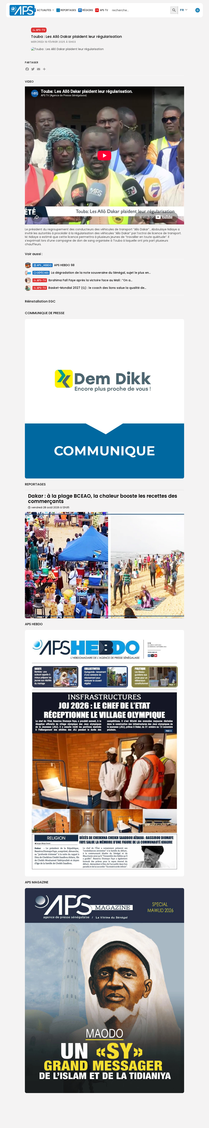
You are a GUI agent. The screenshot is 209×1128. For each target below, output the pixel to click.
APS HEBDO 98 (64, 265)
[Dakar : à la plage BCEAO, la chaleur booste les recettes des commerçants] (104, 565)
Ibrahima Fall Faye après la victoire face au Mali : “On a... (90, 280)
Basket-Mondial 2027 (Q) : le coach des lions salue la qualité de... (97, 288)
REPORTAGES (68, 10)
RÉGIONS (87, 10)
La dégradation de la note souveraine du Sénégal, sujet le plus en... (101, 273)
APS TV (104, 10)
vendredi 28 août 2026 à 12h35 (50, 507)
